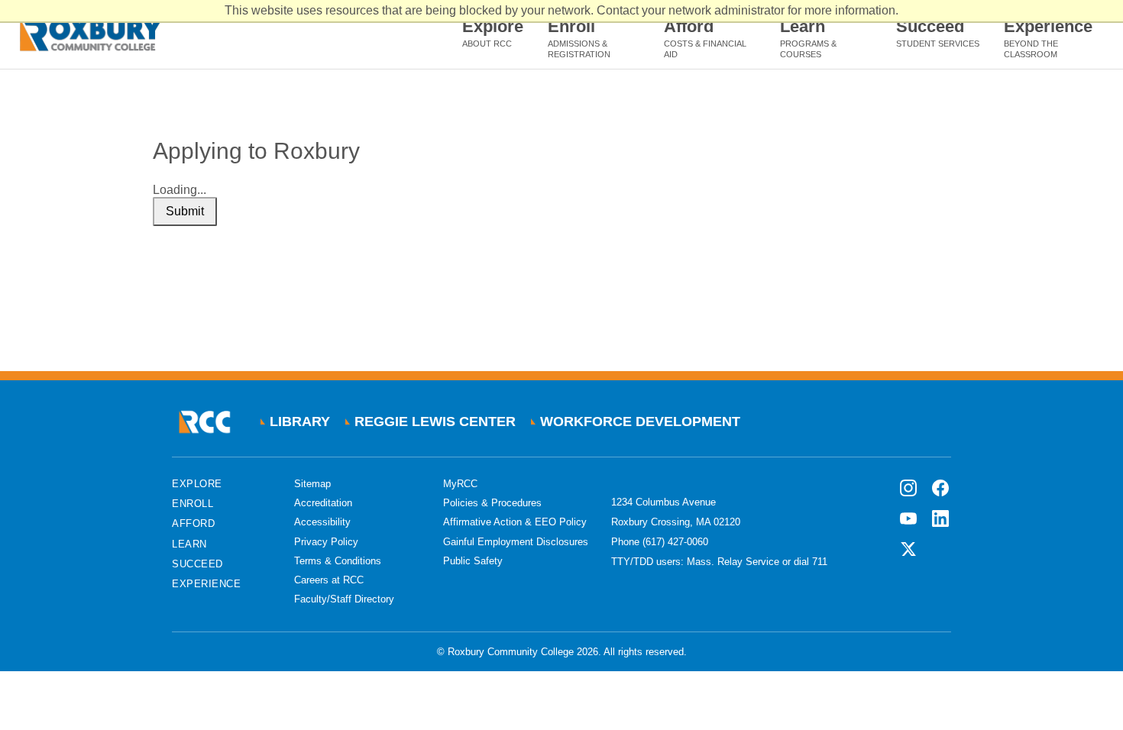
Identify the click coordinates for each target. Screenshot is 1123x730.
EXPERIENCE (206, 583)
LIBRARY (300, 421)
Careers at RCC (329, 580)
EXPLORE (197, 483)
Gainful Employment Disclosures (515, 542)
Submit (185, 211)
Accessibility (322, 522)
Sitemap (312, 483)
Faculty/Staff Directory (344, 599)
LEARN (189, 544)
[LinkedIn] (940, 518)
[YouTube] (908, 518)
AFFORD (193, 523)
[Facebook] (940, 488)
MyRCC (460, 483)
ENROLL (192, 503)
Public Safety (473, 561)
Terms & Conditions (337, 561)
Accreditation (323, 503)
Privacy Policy (326, 542)
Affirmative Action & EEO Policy (515, 522)
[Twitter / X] (908, 549)
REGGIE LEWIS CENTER (435, 421)
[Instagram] (908, 488)
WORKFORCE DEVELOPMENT (640, 421)
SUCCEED (197, 564)
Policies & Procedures (492, 503)
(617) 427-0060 (675, 542)
